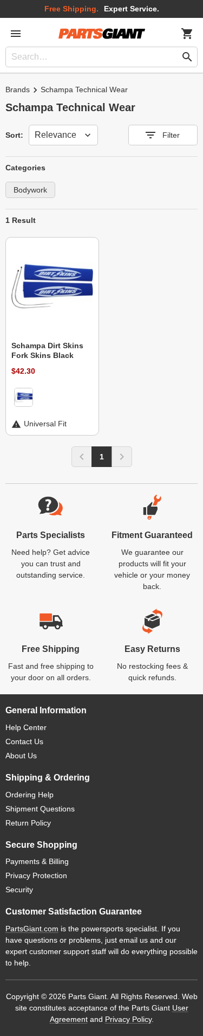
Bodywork (30, 190)
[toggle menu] (15, 33)
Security (19, 889)
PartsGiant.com (31, 928)
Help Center (26, 727)
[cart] (187, 33)
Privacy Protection (36, 875)
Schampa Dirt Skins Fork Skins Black (47, 350)
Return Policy (28, 822)
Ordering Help (29, 794)
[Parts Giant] (101, 33)
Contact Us (24, 741)
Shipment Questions (40, 808)
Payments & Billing (37, 861)
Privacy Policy (128, 1019)
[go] (187, 57)
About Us (21, 755)
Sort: (14, 135)
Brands (17, 89)
